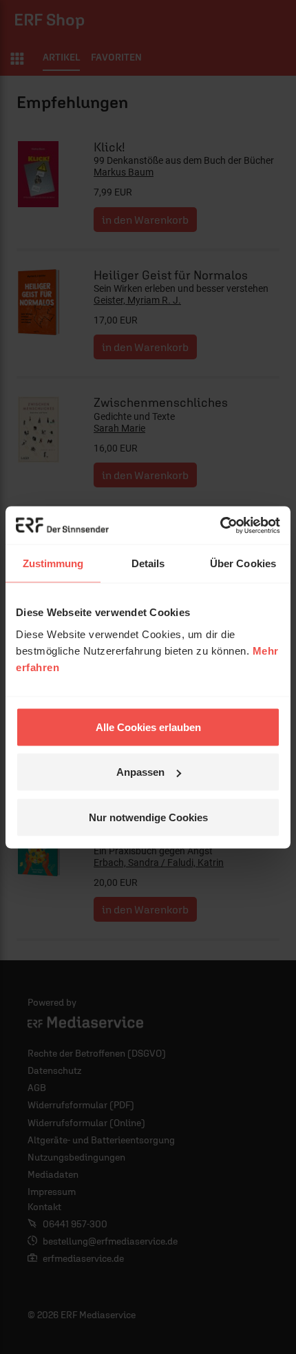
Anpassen (140, 772)
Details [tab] (148, 563)
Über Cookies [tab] (243, 563)
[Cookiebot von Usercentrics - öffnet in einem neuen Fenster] (220, 525)
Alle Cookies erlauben (148, 726)
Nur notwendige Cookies (148, 817)
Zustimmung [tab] (53, 563)
